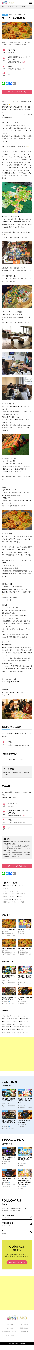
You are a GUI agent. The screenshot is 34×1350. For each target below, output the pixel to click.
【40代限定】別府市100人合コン (24, 1121)
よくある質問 (9, 1324)
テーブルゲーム (9, 885)
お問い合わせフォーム (18, 1262)
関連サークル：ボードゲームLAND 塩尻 (13, 902)
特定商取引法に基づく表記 (9, 1331)
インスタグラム (8, 1216)
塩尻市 (7, 888)
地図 (23, 62)
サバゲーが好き (25, 1018)
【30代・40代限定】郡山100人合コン (8, 1179)
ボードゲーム (19, 885)
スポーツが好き (26, 1026)
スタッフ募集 (9, 1328)
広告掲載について (24, 1328)
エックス (4, 1232)
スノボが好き (15, 1026)
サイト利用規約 (25, 1331)
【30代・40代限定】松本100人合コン (8, 1158)
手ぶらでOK (25, 1032)
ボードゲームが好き (10, 896)
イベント (8, 6)
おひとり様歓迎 (21, 893)
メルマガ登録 (24, 1324)
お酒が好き (6, 1026)
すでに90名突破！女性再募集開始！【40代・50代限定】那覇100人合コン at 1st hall (25, 1181)
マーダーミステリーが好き (12, 891)
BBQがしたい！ (15, 1018)
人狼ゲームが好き (9, 893)
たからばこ (6, 1016)
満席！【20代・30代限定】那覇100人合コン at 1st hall (25, 1159)
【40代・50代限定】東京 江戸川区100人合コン (8, 1122)
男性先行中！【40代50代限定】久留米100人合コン (25, 977)
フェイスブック (7, 1224)
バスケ (13, 1016)
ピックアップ (21, 1016)
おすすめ (5, 1018)
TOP (3, 6)
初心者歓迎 (8, 899)
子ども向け (16, 1032)
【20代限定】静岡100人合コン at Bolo (8, 1100)
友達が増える (17, 899)
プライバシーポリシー (9, 1335)
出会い (20, 896)
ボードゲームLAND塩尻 (8, 929)
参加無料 (20, 1029)
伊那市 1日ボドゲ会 (24, 929)
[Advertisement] (17, 1054)
